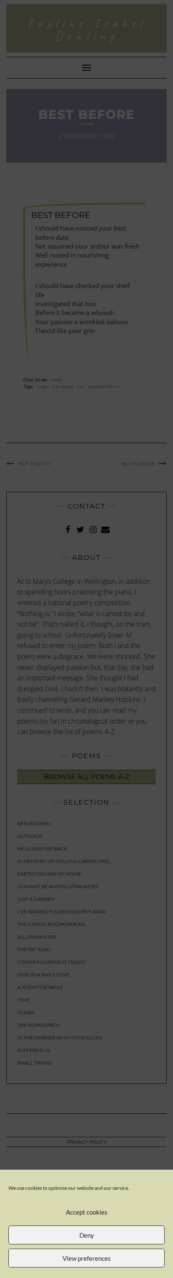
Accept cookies (86, 1212)
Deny (86, 1235)
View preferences (87, 1258)
